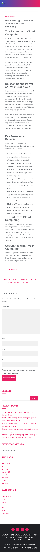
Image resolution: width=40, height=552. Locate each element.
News (3, 505)
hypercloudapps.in (13, 269)
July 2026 (5, 466)
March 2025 (5, 480)
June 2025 (5, 478)
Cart (35, 534)
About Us (5, 534)
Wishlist (29, 540)
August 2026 (6, 463)
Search (6, 391)
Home (20, 537)
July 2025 (5, 475)
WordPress (14, 547)
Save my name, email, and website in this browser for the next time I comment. (19, 372)
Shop (21, 540)
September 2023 (7, 483)
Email (4, 349)
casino (4, 502)
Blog (3, 499)
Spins (3, 510)
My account (29, 537)
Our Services (13, 540)
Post (3, 508)
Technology (5, 513)
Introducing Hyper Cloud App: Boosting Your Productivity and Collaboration (20, 281)
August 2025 (6, 472)
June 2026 (5, 469)
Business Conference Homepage (21, 534)
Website (4, 360)
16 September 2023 (11, 16)
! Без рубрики (6, 496)
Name (4, 338)
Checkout (11, 537)
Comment (5, 306)
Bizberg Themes (32, 547)
